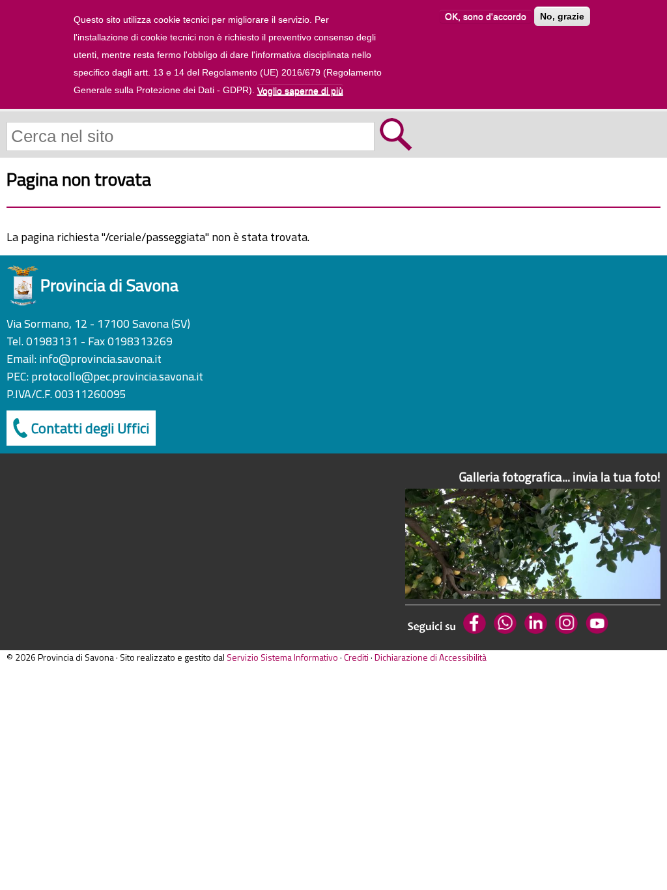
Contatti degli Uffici (90, 428)
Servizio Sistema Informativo (282, 657)
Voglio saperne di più (300, 90)
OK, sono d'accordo (485, 16)
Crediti (356, 657)
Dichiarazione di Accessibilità (431, 657)
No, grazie (562, 16)
